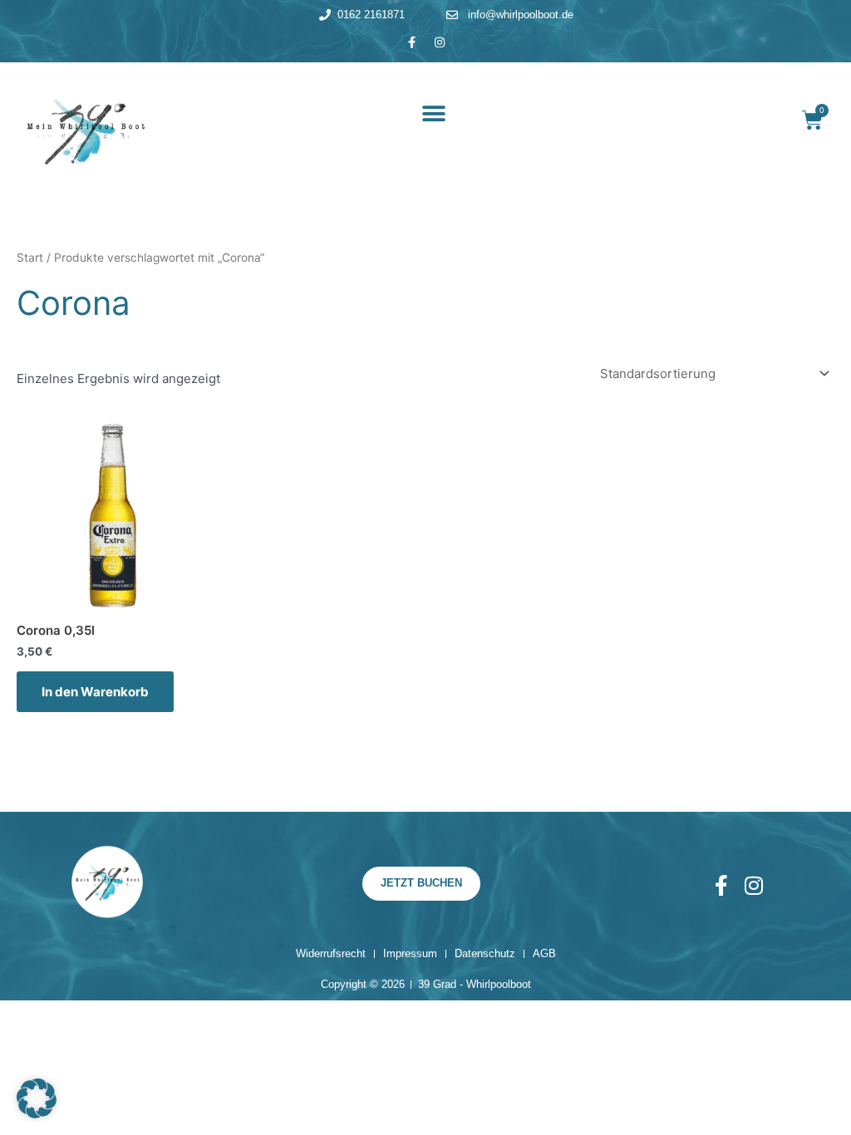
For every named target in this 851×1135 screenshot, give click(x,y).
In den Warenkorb (95, 692)
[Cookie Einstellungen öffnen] (37, 1114)
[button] (434, 114)
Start (30, 257)
